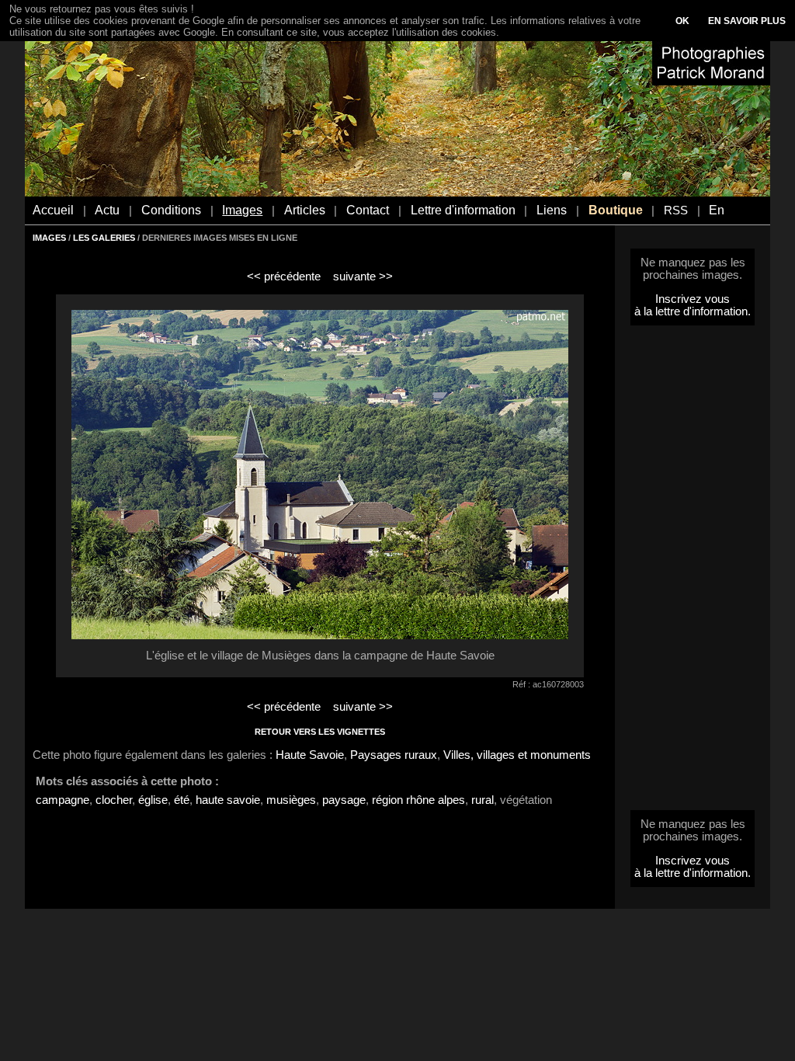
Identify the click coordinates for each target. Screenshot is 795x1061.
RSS (676, 210)
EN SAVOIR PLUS (747, 21)
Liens (551, 210)
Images (242, 210)
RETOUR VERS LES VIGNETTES (320, 731)
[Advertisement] (692, 572)
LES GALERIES (104, 237)
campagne (62, 800)
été (181, 800)
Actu (107, 210)
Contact (367, 210)
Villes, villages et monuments (517, 755)
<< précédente (284, 276)
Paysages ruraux (393, 755)
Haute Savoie (310, 755)
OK (682, 21)
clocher (113, 800)
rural (482, 800)
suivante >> (363, 276)
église (153, 800)
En (716, 210)
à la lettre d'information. (692, 311)
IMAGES (49, 237)
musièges (291, 800)
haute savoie (228, 800)
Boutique (615, 210)
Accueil (53, 210)
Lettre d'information (463, 210)
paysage (344, 800)
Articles (304, 210)
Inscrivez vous (692, 299)
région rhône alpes (418, 800)
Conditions (171, 210)
